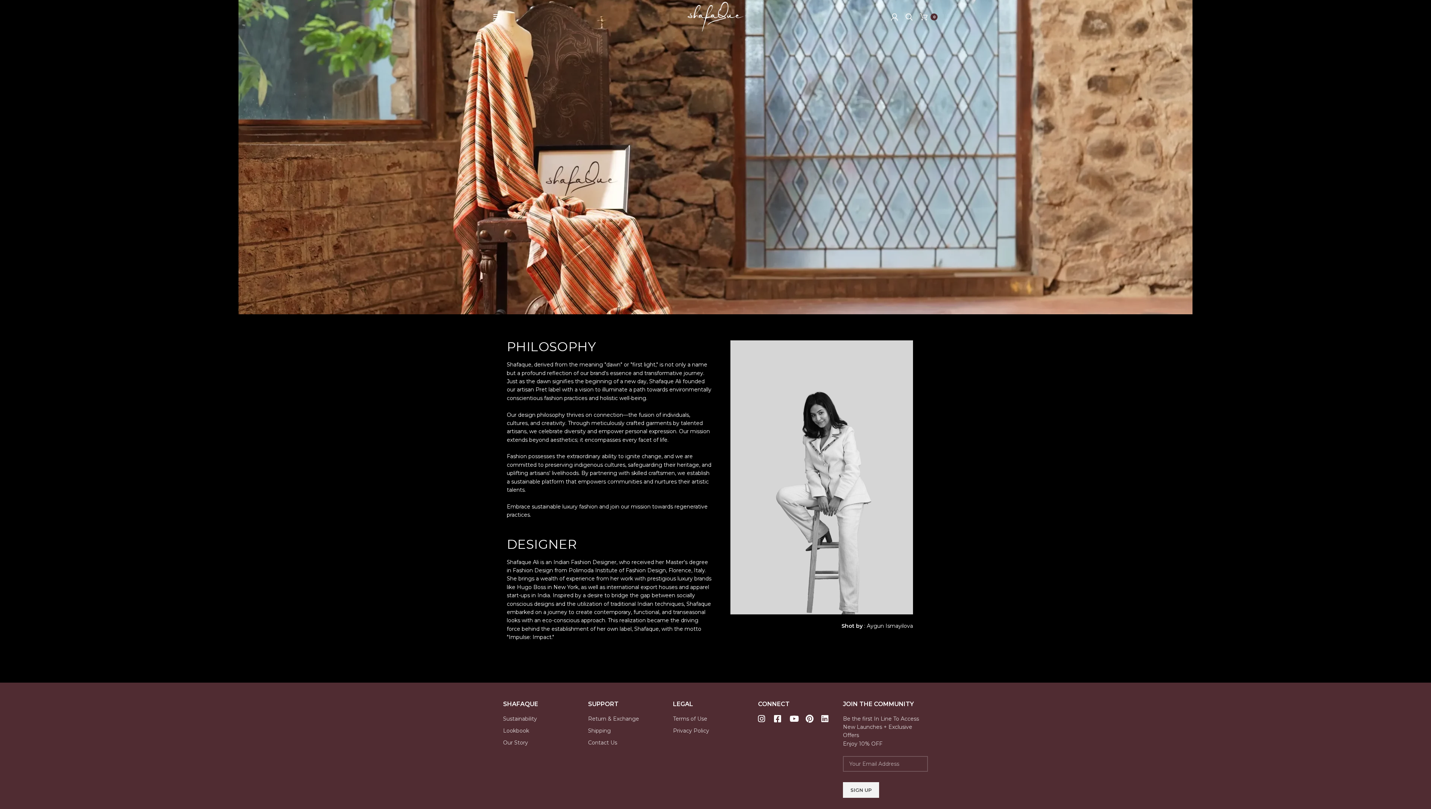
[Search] (909, 16)
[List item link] (545, 719)
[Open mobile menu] (496, 16)
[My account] (894, 16)
